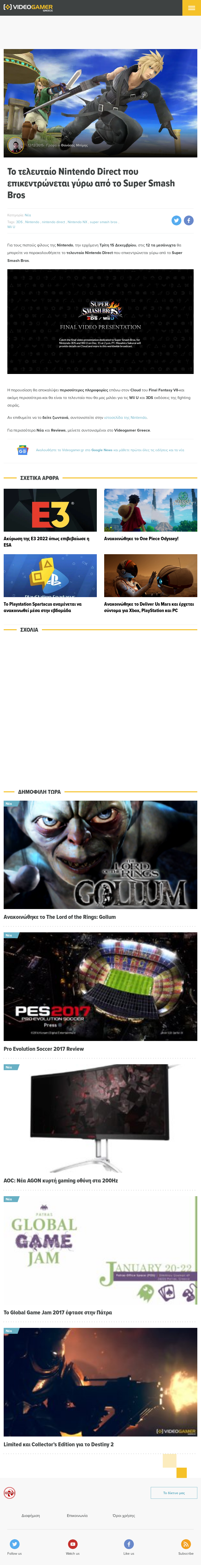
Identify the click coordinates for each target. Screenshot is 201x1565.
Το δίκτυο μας (174, 1492)
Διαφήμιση (31, 1515)
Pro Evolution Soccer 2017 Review (44, 1048)
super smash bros (104, 221)
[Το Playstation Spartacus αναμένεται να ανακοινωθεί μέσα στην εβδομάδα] (50, 584)
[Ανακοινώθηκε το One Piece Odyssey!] (150, 518)
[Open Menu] (191, 8)
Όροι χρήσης (124, 1515)
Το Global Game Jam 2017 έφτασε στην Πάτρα (58, 1312)
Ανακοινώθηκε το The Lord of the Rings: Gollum (60, 916)
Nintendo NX (78, 221)
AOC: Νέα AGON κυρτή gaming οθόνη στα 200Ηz (61, 1180)
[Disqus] (100, 707)
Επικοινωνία (77, 1515)
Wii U (11, 226)
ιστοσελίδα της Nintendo (125, 417)
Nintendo (32, 221)
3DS (20, 221)
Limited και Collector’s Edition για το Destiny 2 (59, 1444)
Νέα (28, 215)
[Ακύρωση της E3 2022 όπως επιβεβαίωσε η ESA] (50, 518)
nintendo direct (54, 221)
